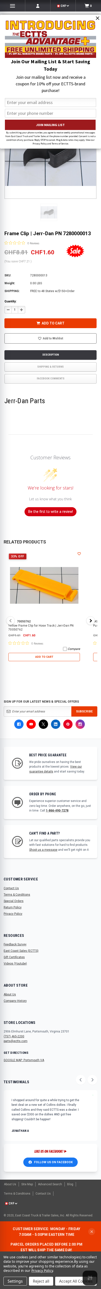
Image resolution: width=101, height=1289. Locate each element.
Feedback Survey (15, 944)
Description (50, 354)
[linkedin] (55, 724)
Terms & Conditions (17, 894)
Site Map (27, 1184)
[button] (48, 212)
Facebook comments (50, 378)
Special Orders (14, 901)
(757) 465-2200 (14, 1036)
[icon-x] (43, 724)
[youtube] (31, 724)
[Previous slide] (81, 1080)
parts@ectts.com (15, 1041)
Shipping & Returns (50, 366)
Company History (15, 1001)
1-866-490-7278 (57, 810)
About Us (10, 994)
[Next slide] (92, 1080)
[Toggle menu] (12, 6)
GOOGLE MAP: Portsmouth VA (24, 1060)
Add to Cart (44, 656)
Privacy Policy (13, 913)
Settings (15, 1281)
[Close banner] (91, 1231)
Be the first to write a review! (50, 511)
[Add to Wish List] (79, 554)
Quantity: (10, 301)
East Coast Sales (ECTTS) (21, 951)
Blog (70, 1184)
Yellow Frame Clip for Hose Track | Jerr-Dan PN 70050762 (41, 627)
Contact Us (11, 888)
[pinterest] (68, 724)
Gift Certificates (14, 957)
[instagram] (80, 724)
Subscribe (84, 711)
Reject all (41, 1281)
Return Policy (13, 907)
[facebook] (19, 724)
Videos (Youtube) (15, 963)
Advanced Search (50, 1184)
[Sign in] (37, 6)
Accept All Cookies (76, 1281)
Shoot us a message (43, 849)
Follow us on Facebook (53, 1162)
